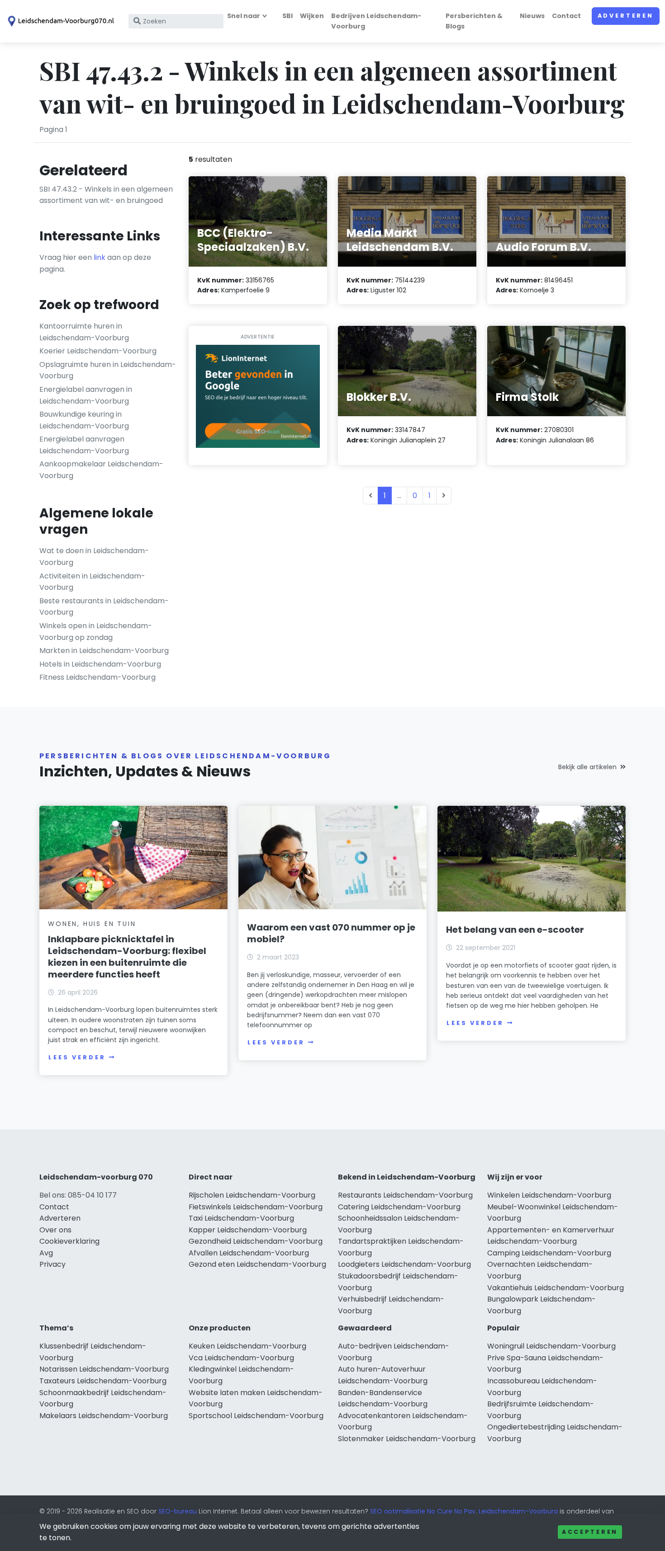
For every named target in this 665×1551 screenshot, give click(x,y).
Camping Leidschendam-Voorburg (549, 1253)
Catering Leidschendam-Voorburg (399, 1207)
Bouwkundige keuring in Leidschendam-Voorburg (84, 420)
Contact (566, 15)
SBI (287, 15)
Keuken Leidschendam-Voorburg (247, 1346)
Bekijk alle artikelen (587, 766)
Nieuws (532, 15)
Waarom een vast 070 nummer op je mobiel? (331, 933)
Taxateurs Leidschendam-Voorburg (102, 1381)
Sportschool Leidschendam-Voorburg (256, 1415)
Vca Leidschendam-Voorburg (241, 1358)
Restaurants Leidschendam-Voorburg (405, 1195)
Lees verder (76, 1057)
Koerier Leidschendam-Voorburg (98, 351)
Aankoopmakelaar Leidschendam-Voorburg (101, 470)
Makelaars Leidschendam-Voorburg (103, 1415)
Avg (46, 1253)
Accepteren (590, 1532)
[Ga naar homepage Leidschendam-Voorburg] (59, 21)
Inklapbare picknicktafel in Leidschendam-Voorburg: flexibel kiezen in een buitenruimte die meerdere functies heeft (127, 957)
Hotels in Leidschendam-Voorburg (100, 664)
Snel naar (243, 15)
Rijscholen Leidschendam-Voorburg (252, 1195)
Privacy (52, 1264)
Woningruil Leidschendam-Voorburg (551, 1346)
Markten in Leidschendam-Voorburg (104, 650)
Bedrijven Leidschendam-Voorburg (376, 21)
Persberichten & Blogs (474, 21)
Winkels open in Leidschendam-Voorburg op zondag (95, 631)
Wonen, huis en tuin (92, 923)
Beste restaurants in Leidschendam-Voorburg (104, 607)
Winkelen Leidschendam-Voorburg (549, 1195)
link (99, 257)
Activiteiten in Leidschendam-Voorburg (92, 582)
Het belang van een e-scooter (515, 929)
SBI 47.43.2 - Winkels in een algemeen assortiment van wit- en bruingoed (106, 195)
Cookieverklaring (69, 1241)
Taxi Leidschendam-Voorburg (241, 1218)
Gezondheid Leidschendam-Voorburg (256, 1241)
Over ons (55, 1230)
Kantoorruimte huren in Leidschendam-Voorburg (84, 332)
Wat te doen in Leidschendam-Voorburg (94, 556)
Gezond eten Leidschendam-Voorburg (257, 1264)
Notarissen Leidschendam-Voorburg (104, 1369)
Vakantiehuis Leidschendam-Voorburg (555, 1288)
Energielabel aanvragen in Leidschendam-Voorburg (85, 395)
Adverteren (626, 15)
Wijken (312, 15)
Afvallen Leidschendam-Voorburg (249, 1253)
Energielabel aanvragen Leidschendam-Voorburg (84, 445)
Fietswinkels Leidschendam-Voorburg (256, 1207)
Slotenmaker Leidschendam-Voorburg (406, 1439)
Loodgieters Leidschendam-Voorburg (404, 1264)
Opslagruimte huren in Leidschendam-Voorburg (107, 370)
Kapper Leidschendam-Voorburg (248, 1230)
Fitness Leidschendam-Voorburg (97, 677)
